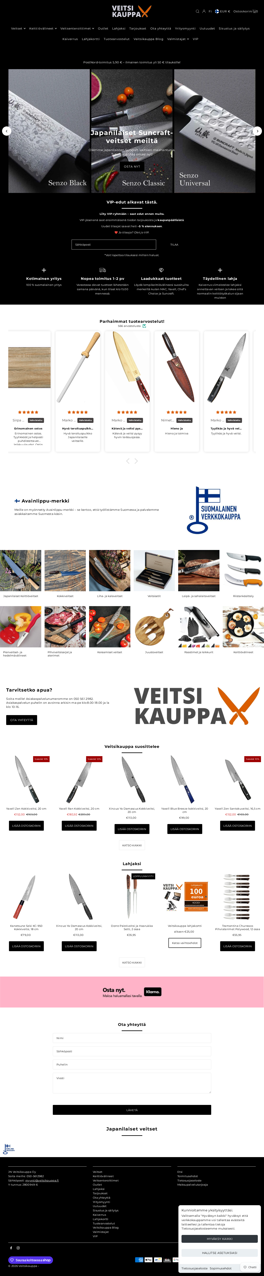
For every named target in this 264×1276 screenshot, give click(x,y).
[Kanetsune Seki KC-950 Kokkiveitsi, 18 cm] (26, 896)
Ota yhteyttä (21, 720)
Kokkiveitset (65, 596)
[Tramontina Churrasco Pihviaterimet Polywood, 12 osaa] (237, 896)
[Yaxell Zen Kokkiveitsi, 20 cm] (26, 779)
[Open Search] (197, 11)
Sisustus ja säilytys (106, 1210)
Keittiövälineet (243, 652)
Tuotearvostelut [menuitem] (117, 39)
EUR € (225, 11)
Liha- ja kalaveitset (110, 596)
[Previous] (6, 131)
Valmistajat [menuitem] (176, 39)
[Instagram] (18, 1248)
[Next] (257, 131)
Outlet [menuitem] (103, 28)
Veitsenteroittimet (106, 1180)
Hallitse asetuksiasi (219, 1253)
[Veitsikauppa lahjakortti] (184, 896)
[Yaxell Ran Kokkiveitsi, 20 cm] (79, 779)
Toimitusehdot (187, 1176)
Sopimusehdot (221, 1268)
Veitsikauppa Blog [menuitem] (149, 39)
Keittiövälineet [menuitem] (41, 28)
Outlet (97, 1184)
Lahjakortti (100, 1219)
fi (210, 11)
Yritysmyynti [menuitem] (185, 28)
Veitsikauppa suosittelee (132, 746)
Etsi (180, 1171)
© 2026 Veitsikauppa (22, 1266)
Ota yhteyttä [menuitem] (160, 28)
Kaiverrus (99, 1214)
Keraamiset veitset (109, 652)
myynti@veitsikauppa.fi (42, 1180)
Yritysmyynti (101, 1202)
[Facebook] (11, 1248)
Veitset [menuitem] (16, 28)
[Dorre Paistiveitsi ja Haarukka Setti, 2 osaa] (132, 896)
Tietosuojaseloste (195, 1268)
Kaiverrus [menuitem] (70, 39)
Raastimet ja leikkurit (198, 652)
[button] (129, 461)
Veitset (97, 1171)
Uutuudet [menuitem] (207, 28)
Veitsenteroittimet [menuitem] (75, 28)
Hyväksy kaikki (219, 1239)
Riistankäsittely (243, 596)
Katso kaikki (132, 845)
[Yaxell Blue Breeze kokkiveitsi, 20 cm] (184, 779)
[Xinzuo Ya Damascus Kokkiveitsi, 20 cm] (132, 779)
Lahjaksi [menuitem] (118, 28)
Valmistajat (101, 1231)
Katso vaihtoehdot (185, 943)
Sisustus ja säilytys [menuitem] (234, 28)
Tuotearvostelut (104, 1223)
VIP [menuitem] (195, 39)
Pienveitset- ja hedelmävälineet (14, 653)
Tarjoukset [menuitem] (138, 28)
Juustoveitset (154, 652)
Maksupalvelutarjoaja (192, 1184)
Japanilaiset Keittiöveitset (20, 596)
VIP (95, 1236)
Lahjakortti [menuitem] (91, 39)
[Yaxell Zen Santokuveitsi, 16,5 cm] (237, 779)
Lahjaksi (132, 863)
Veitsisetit (154, 596)
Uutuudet (100, 1206)
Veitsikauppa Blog (106, 1227)
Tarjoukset (100, 1193)
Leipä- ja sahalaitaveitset (199, 596)
